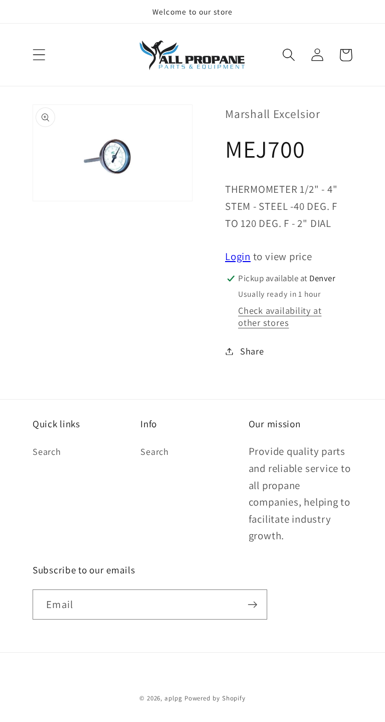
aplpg (173, 698)
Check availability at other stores (279, 316)
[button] (39, 55)
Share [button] (252, 351)
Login (238, 256)
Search (47, 451)
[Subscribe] (252, 604)
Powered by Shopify (215, 698)
